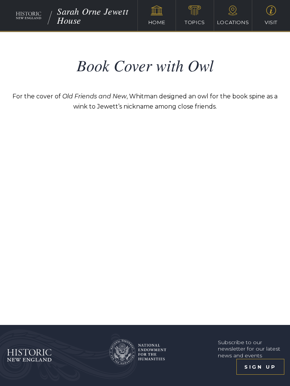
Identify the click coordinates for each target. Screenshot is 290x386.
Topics (195, 22)
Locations (233, 22)
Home (156, 22)
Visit (271, 22)
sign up (260, 367)
